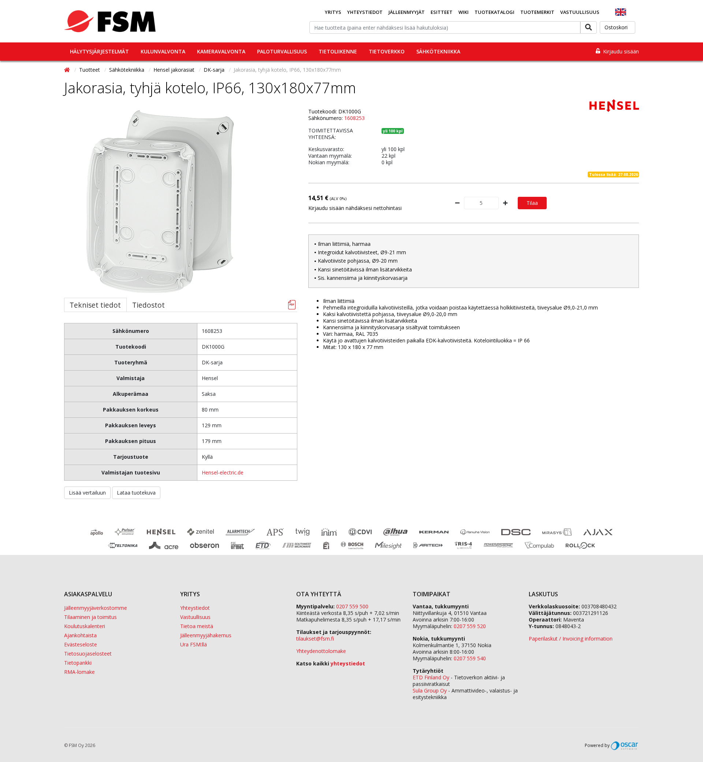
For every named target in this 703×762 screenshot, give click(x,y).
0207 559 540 (470, 658)
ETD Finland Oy (431, 677)
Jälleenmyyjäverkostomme (95, 607)
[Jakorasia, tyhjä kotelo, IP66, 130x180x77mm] (160, 201)
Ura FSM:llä (193, 644)
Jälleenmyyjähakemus (205, 635)
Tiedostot (148, 305)
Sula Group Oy (430, 690)
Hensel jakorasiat (174, 69)
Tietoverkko (387, 51)
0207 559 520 (470, 626)
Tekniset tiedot (95, 305)
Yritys (333, 12)
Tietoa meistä (196, 626)
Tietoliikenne (338, 51)
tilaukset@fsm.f (315, 638)
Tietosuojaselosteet (88, 653)
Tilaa (532, 202)
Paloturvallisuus (282, 51)
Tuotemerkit (537, 12)
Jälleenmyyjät (406, 12)
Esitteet (442, 12)
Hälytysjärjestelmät (99, 51)
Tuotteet (90, 69)
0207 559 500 (352, 606)
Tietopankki (78, 662)
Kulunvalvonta (163, 51)
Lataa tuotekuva (136, 492)
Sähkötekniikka (438, 51)
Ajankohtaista (80, 635)
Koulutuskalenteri (84, 626)
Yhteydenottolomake (321, 650)
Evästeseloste (80, 644)
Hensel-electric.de (222, 472)
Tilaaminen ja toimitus (90, 616)
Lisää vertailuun (87, 492)
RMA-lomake (79, 671)
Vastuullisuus (579, 12)
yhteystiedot (348, 663)
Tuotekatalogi (494, 12)
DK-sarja (215, 69)
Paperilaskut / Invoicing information (571, 638)
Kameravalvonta (221, 51)
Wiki (463, 12)
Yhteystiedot (365, 12)
